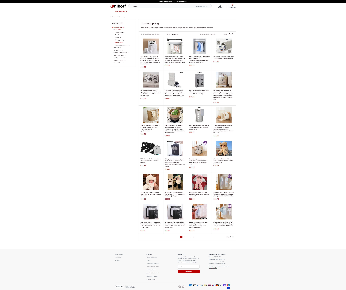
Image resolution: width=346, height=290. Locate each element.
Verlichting (116, 47)
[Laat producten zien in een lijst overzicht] (232, 34)
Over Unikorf (118, 257)
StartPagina (113, 17)
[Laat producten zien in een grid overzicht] (229, 34)
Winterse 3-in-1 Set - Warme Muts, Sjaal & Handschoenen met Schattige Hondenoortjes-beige (175, 194)
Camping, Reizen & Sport (120, 52)
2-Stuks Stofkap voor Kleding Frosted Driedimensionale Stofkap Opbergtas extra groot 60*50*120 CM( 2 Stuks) (223, 223)
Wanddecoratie (119, 34)
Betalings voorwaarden (152, 276)
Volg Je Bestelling (151, 279)
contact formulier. (213, 267)
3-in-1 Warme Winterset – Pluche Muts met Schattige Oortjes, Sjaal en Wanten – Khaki (223, 160)
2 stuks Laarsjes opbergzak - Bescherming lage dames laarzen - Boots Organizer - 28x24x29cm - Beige (198, 161)
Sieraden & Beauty (119, 60)
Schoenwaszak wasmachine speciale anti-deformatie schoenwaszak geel (223, 57)
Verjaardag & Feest (119, 55)
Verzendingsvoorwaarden (153, 263)
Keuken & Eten (118, 63)
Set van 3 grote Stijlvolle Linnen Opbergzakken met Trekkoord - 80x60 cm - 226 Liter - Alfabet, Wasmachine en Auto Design (150, 93)
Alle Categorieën (120, 11)
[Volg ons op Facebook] (179, 286)
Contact (117, 260)
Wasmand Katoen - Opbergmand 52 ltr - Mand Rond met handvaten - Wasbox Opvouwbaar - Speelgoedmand (150, 128)
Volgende (228, 237)
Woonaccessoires (119, 32)
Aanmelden (188, 271)
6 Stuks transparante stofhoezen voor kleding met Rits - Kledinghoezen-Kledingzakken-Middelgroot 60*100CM (198, 224)
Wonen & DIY (117, 29)
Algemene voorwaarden (152, 273)
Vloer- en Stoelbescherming (122, 45)
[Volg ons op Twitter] (183, 286)
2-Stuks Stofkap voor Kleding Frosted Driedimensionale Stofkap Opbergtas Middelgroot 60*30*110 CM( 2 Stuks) (223, 194)
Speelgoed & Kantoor (119, 57)
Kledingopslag (121, 17)
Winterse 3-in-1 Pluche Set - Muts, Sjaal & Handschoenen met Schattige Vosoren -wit (199, 194)
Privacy (148, 260)
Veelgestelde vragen (152, 257)
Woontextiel (118, 37)
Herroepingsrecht (151, 269)
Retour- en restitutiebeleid (153, 266)
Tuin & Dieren (117, 50)
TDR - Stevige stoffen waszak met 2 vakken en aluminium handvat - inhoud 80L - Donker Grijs (199, 92)
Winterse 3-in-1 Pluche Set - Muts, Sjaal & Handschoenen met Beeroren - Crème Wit (150, 194)
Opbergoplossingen (120, 40)
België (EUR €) (119, 286)
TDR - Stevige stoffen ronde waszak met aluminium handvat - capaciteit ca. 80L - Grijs (199, 127)
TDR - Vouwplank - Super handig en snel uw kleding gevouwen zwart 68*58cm (150, 160)
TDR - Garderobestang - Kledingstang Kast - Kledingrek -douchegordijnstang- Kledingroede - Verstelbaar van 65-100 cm (199, 59)
